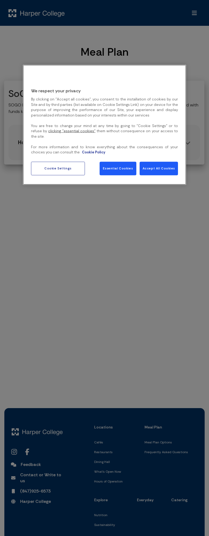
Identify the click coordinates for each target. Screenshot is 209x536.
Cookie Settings (58, 168)
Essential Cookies (118, 168)
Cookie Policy (93, 152)
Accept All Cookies (159, 168)
